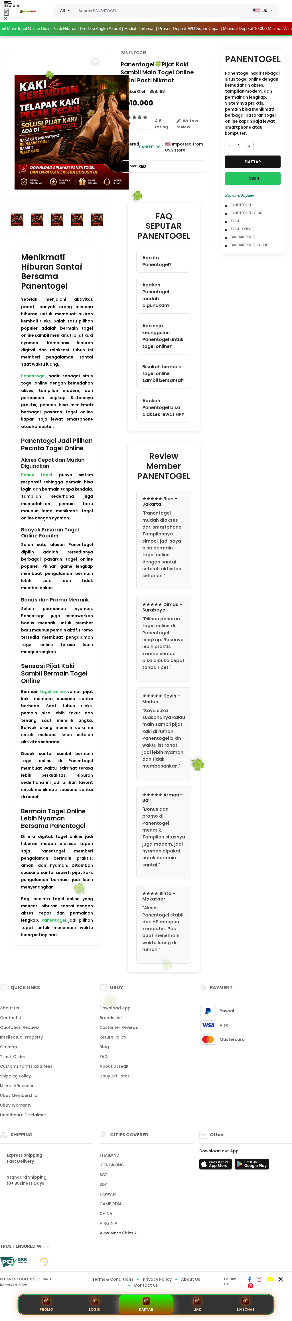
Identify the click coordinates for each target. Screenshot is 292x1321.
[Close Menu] (6, 12)
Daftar (146, 1309)
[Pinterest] (251, 1286)
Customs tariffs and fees (26, 1066)
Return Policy (113, 1037)
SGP (104, 1174)
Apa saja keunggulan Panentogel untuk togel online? (162, 336)
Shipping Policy (15, 1076)
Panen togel (36, 475)
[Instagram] (259, 1280)
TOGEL (236, 220)
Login (94, 1309)
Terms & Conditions (112, 1279)
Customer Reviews (119, 1027)
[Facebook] (250, 1280)
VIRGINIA (108, 1223)
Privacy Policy (157, 1279)
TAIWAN (108, 1194)
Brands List (111, 1018)
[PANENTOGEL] (28, 11)
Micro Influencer (17, 1086)
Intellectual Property (21, 1037)
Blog (104, 1047)
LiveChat (246, 1309)
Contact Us (12, 1018)
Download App (115, 1008)
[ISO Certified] (41, 1261)
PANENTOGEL (134, 52)
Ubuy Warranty (15, 1105)
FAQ (104, 1056)
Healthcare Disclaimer (23, 1115)
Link (197, 1309)
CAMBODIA (111, 1204)
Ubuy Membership (18, 1095)
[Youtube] (270, 1280)
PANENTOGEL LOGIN (246, 212)
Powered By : (130, 147)
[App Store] (216, 1166)
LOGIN (252, 179)
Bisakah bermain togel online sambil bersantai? (163, 373)
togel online (53, 691)
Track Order (12, 1056)
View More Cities (117, 1233)
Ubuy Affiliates (115, 1076)
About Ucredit (114, 1066)
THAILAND (109, 1155)
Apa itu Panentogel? (157, 261)
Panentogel (33, 376)
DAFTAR (253, 162)
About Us (9, 1008)
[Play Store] (252, 1166)
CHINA (106, 1213)
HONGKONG (112, 1165)
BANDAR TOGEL (243, 236)
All (62, 10)
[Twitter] (280, 1280)
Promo (46, 1309)
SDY (103, 1184)
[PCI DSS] (13, 1262)
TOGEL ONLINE (242, 228)
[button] (95, 61)
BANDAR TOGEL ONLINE (249, 244)
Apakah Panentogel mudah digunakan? (156, 295)
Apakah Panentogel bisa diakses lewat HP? (163, 407)
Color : (136, 166)
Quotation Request (20, 1027)
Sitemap (8, 1047)
